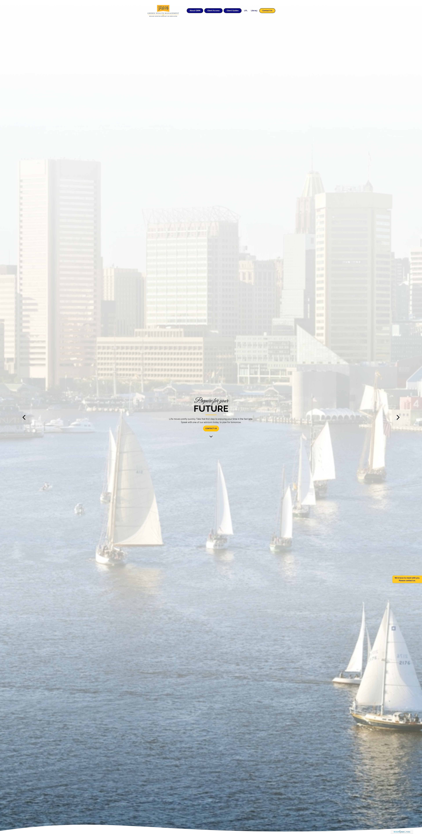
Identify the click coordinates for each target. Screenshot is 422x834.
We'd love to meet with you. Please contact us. (407, 579)
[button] (195, 10)
